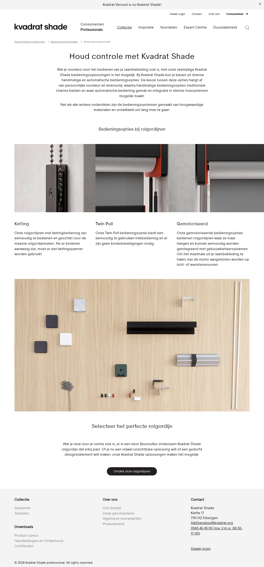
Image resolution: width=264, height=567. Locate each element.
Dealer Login (177, 13)
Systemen (22, 508)
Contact (197, 13)
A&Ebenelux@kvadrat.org (212, 523)
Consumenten (234, 13)
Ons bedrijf (112, 508)
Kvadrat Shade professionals (29, 41)
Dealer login (201, 549)
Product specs (26, 535)
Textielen (21, 513)
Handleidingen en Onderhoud (38, 541)
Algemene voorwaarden (122, 518)
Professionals (91, 29)
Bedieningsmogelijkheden (64, 41)
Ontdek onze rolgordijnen (131, 471)
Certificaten (24, 546)
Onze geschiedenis (118, 513)
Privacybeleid (113, 524)
